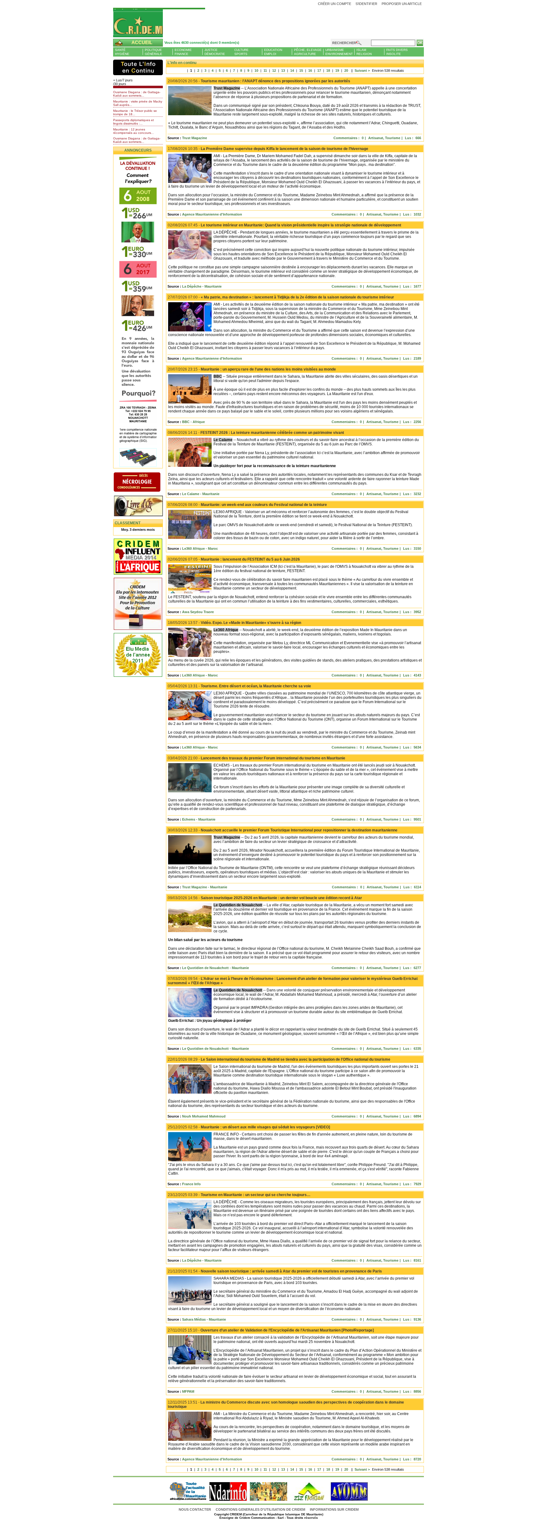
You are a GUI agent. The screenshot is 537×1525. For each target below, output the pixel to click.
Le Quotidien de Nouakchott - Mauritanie (215, 968)
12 (274, 70)
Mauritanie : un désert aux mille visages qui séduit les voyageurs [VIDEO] (249, 1127)
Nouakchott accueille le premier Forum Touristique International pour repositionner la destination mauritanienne (282, 830)
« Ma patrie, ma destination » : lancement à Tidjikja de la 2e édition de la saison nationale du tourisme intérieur (281, 297)
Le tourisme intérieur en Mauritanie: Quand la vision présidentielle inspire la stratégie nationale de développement (284, 225)
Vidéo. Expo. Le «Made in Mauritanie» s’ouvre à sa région (234, 623)
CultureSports (241, 52)
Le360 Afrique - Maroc (200, 548)
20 (346, 70)
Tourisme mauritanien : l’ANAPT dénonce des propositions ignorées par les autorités (259, 81)
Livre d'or (143, 506)
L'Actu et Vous (138, 67)
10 (256, 70)
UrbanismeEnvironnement (339, 52)
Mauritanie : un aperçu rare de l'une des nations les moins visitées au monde (252, 369)
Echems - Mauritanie (198, 819)
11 (265, 70)
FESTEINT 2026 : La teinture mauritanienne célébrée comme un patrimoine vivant (256, 432)
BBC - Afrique (193, 422)
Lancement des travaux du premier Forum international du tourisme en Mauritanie (256, 758)
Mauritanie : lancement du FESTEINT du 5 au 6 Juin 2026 (234, 559)
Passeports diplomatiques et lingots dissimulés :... (133, 121)
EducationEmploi (273, 52)
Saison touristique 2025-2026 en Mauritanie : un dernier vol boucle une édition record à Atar (265, 898)
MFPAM (188, 1391)
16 (310, 70)
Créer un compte (334, 4)
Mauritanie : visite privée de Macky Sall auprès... (137, 103)
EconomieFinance (183, 52)
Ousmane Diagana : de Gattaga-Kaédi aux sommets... (136, 93)
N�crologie (143, 482)
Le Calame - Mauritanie (200, 494)
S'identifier (366, 4)
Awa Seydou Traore (198, 612)
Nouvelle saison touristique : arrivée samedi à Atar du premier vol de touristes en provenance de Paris (275, 1271)
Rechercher (344, 43)
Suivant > (360, 70)
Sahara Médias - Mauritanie (204, 1319)
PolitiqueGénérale (153, 52)
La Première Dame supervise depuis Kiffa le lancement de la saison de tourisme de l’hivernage (268, 149)
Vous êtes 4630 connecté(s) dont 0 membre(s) (201, 42)
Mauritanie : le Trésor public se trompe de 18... (135, 112)
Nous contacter (195, 1509)
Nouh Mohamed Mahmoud (204, 1116)
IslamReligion (364, 52)
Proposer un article (402, 4)
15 (301, 70)
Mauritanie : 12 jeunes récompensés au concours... (133, 131)
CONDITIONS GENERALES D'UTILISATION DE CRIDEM (260, 1509)
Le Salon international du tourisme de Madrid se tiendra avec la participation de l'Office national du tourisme (279, 1059)
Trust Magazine (194, 138)
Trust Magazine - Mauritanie (204, 887)
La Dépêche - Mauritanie (202, 286)
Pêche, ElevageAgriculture (308, 52)
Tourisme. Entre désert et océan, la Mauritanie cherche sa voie (239, 686)
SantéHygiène (122, 52)
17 (319, 70)
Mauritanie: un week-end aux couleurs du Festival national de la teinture (247, 505)
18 (328, 70)
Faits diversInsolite (397, 52)
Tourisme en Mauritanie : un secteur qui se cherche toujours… (239, 1195)
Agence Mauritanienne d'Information (212, 214)
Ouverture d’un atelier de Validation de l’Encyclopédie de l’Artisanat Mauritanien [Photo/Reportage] (271, 1330)
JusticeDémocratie (214, 52)
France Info (191, 1184)
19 (337, 70)
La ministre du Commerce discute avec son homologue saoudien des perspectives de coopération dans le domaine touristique (286, 1404)
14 (292, 70)
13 (283, 70)
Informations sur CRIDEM (334, 1509)
